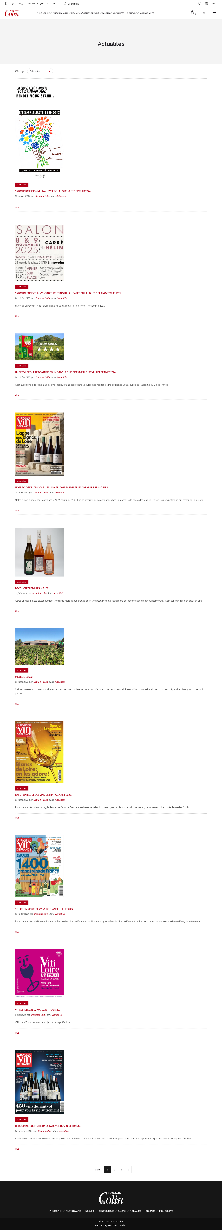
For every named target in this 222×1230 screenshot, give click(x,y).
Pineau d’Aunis (60, 13)
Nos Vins (75, 13)
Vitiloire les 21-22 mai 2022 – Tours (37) (38, 1010)
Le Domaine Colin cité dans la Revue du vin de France (48, 1126)
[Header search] (204, 13)
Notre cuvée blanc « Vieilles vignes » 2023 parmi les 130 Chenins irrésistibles (61, 488)
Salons (106, 13)
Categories (35, 71)
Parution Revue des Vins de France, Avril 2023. (43, 795)
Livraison (123, 1225)
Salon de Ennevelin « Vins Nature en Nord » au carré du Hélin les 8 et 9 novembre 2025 (68, 293)
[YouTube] (206, 3)
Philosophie (43, 13)
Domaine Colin (42, 196)
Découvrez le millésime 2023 (32, 588)
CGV (115, 1225)
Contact (132, 13)
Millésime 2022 (24, 677)
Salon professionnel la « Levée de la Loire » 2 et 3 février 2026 (53, 191)
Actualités (118, 13)
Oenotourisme (91, 13)
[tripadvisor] (213, 3)
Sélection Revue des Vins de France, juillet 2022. (44, 909)
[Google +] (199, 3)
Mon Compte (147, 13)
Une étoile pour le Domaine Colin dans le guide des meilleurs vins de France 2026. (65, 372)
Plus (17, 207)
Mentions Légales (103, 1225)
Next (97, 1169)
